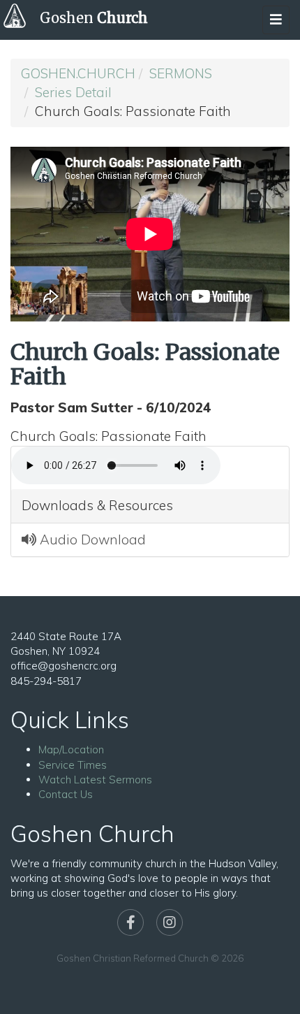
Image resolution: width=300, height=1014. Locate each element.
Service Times (72, 765)
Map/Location (71, 749)
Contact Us (65, 794)
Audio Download (91, 539)
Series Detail (73, 92)
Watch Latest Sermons (95, 779)
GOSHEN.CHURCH (78, 73)
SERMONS (180, 73)
